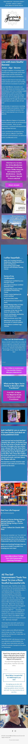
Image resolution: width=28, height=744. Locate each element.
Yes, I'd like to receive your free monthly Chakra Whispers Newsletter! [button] (14, 370)
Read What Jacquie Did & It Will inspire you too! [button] (14, 678)
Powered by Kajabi (14, 740)
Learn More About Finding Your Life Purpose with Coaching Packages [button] (14, 558)
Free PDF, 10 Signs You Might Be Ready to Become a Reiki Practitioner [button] (14, 396)
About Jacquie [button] (14, 185)
